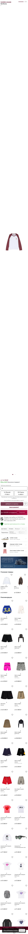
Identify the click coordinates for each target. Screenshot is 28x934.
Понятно (22, 930)
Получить (22, 512)
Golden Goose (6, 2)
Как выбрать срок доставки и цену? (14, 500)
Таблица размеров (6, 485)
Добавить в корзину (12, 504)
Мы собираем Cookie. (11, 930)
